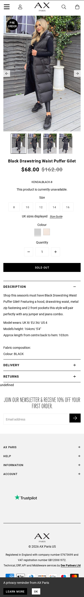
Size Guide (56, 216)
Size (42, 197)
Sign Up (75, 418)
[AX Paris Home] (42, 6)
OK (36, 591)
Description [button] (14, 286)
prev (6, 73)
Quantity (42, 242)
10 (27, 207)
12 (41, 207)
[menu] (7, 7)
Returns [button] (11, 376)
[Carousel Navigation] (42, 73)
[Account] (20, 7)
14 (54, 207)
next (77, 73)
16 (68, 207)
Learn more (15, 591)
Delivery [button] (11, 365)
